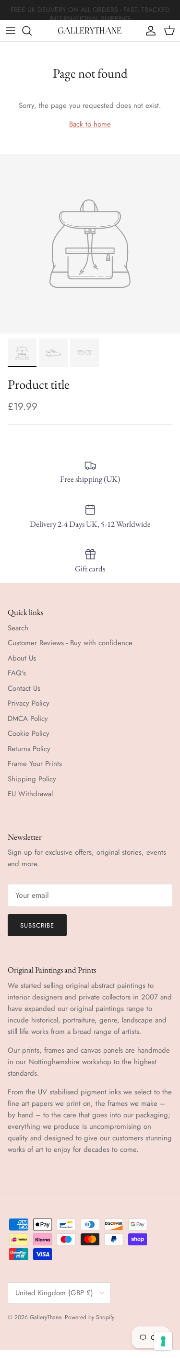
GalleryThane (45, 1317)
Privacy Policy (28, 703)
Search (18, 628)
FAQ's (17, 673)
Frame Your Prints (35, 763)
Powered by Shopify (89, 1317)
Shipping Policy (32, 779)
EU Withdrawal (30, 794)
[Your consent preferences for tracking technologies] (163, 1341)
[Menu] (10, 30)
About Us (22, 658)
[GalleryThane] (90, 30)
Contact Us (24, 688)
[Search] (31, 30)
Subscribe (37, 925)
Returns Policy (29, 748)
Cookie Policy (28, 733)
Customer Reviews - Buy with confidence (70, 643)
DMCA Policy (28, 718)
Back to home (90, 124)
